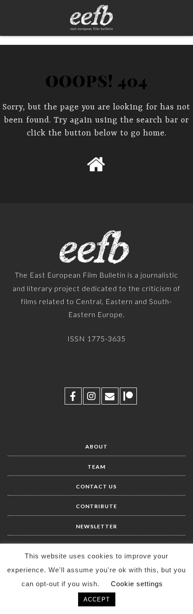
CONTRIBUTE (96, 506)
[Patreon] (128, 396)
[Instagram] (91, 396)
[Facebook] (73, 396)
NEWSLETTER (96, 526)
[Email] (109, 396)
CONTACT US (96, 486)
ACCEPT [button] (96, 599)
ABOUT (96, 446)
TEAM (96, 466)
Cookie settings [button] (137, 584)
